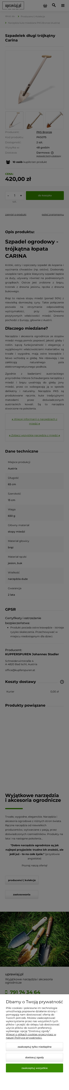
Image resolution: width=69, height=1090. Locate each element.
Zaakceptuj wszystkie (35, 1068)
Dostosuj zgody (34, 1057)
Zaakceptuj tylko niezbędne (35, 1046)
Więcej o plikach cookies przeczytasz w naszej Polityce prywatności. (31, 1036)
